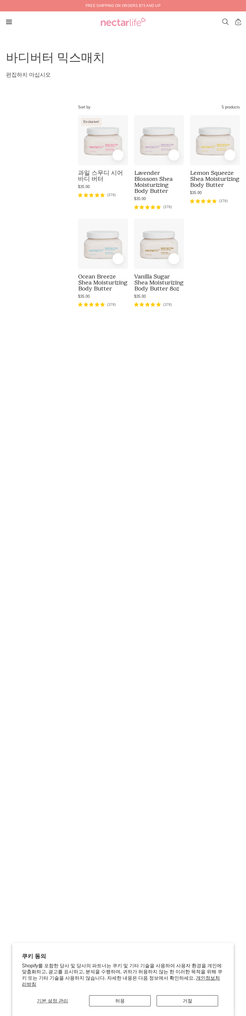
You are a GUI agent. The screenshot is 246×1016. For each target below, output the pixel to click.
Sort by (84, 107)
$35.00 (84, 186)
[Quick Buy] (118, 155)
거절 (187, 1000)
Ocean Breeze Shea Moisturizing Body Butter (103, 282)
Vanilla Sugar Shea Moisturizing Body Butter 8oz (159, 282)
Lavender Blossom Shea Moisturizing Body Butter (153, 182)
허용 (120, 1000)
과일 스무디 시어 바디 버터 (100, 176)
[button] (225, 22)
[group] (123, 5)
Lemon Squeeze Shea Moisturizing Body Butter (214, 179)
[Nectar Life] (123, 22)
